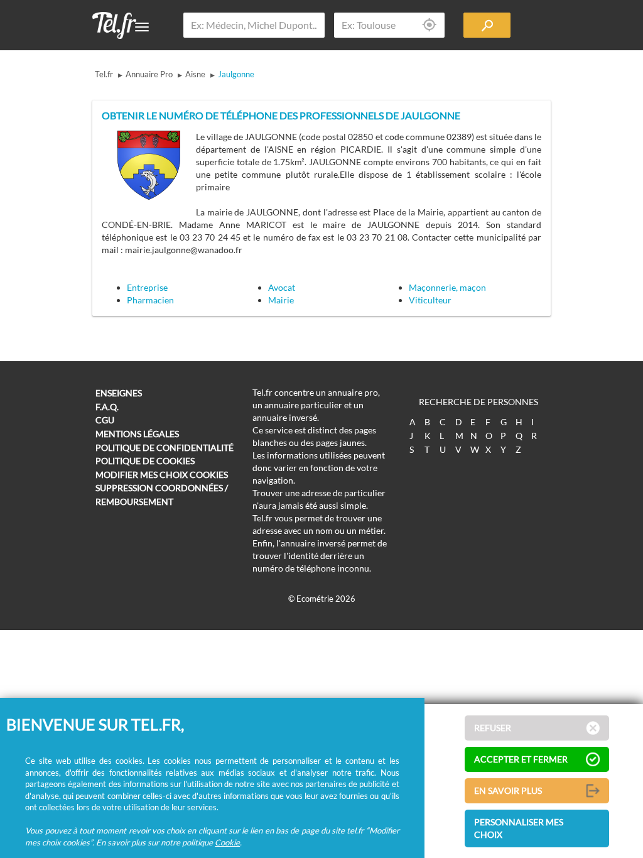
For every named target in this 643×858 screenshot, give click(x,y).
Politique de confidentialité (164, 447)
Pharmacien (150, 300)
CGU (104, 420)
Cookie (227, 842)
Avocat (281, 287)
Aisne (195, 74)
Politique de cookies (145, 460)
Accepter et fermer (521, 759)
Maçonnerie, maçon (447, 287)
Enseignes (118, 393)
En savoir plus (508, 790)
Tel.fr (104, 74)
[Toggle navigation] (142, 27)
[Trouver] (487, 25)
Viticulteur (430, 300)
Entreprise (147, 287)
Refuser (492, 727)
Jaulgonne (236, 74)
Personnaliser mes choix (518, 828)
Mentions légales (137, 433)
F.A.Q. (107, 406)
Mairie (281, 300)
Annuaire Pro (149, 74)
